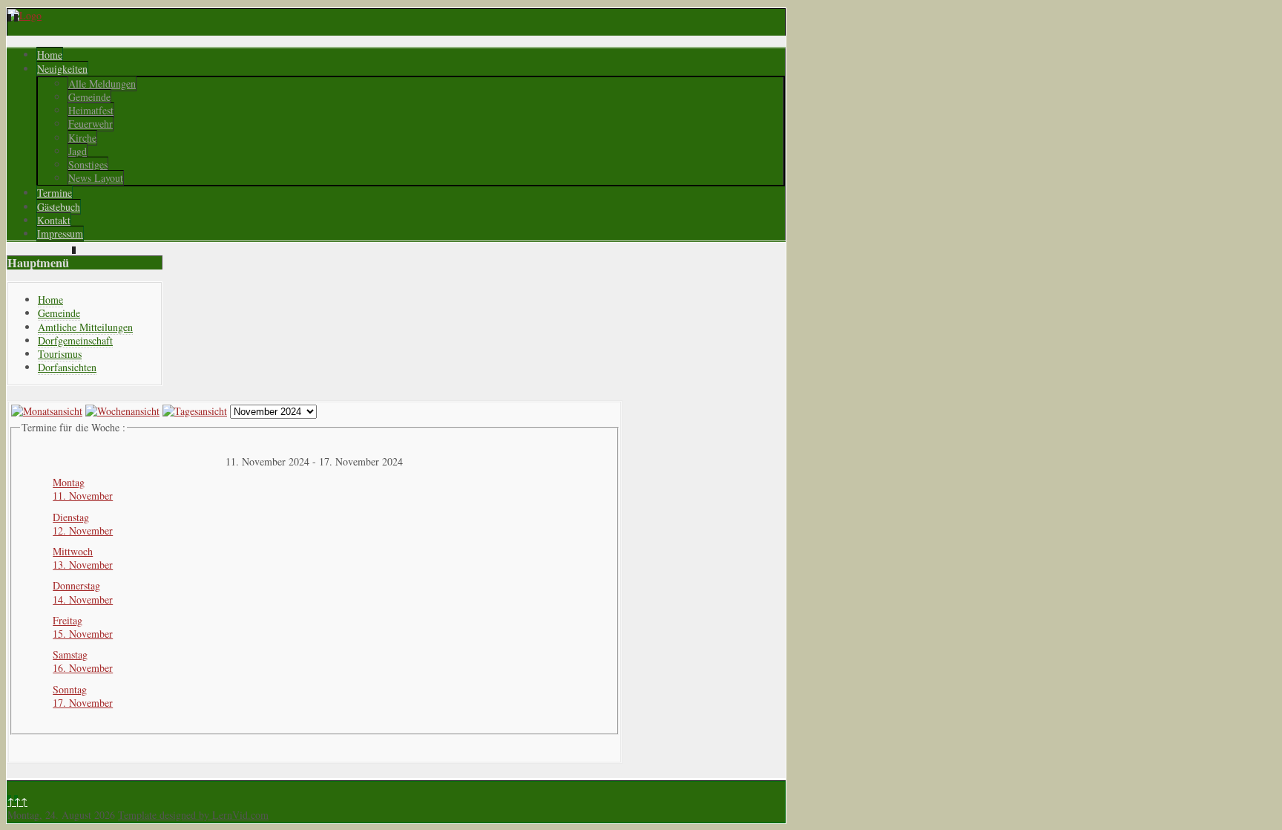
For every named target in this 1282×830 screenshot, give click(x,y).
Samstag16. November (83, 661)
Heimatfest (91, 110)
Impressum (60, 233)
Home (49, 55)
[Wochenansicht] (122, 411)
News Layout (95, 178)
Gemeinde (89, 97)
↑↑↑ (17, 801)
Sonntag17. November (83, 696)
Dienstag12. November (83, 523)
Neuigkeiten (62, 69)
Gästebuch (58, 207)
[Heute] (194, 411)
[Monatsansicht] (46, 411)
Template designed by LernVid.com (193, 815)
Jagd (77, 151)
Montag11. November (83, 489)
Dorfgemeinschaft (75, 340)
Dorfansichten (67, 367)
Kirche (82, 138)
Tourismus (60, 354)
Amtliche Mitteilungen (85, 327)
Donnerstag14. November (83, 592)
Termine (54, 193)
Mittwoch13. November (83, 558)
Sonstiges (88, 164)
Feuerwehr (90, 124)
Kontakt (53, 220)
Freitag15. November (83, 627)
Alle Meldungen (102, 83)
